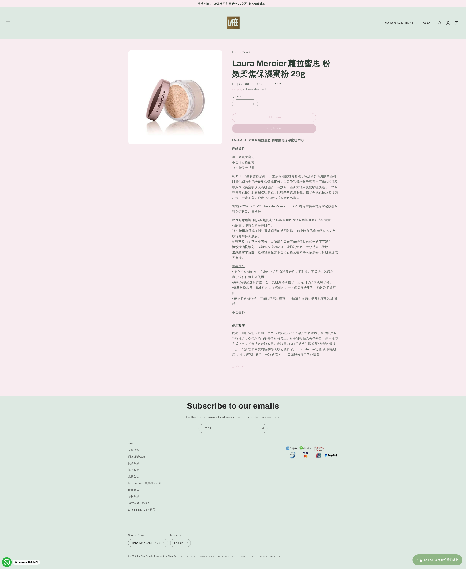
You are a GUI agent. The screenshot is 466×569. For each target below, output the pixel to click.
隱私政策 (133, 496)
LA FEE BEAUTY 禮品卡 (143, 509)
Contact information (271, 556)
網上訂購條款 (136, 456)
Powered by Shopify (165, 556)
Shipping (237, 89)
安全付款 (133, 450)
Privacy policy (206, 556)
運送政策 (133, 470)
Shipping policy (248, 556)
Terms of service (227, 556)
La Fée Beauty (145, 556)
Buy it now (274, 128)
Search (132, 443)
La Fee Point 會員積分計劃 (145, 483)
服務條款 (133, 490)
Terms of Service (138, 503)
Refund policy (187, 556)
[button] (8, 23)
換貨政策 (133, 463)
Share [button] (239, 366)
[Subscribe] (263, 428)
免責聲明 (133, 476)
